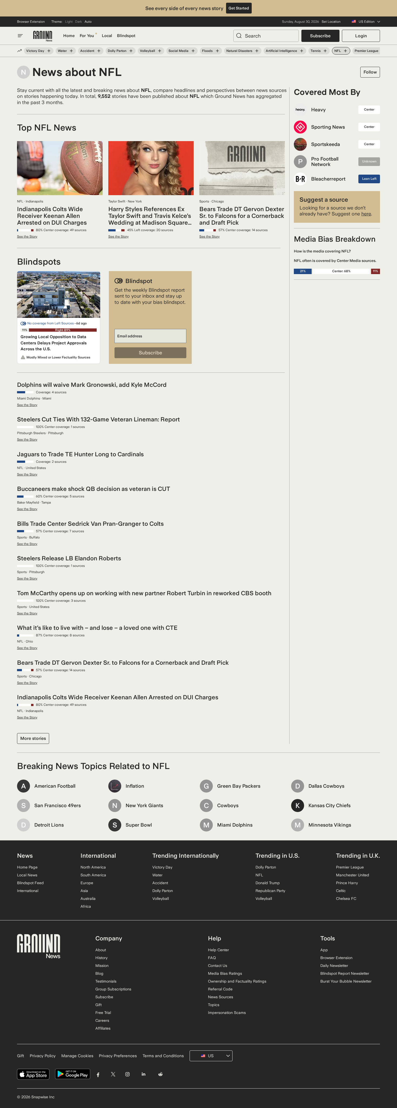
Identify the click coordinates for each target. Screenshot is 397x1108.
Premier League (366, 51)
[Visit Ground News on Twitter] (113, 1074)
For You (87, 35)
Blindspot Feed (30, 883)
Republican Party (270, 891)
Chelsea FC (346, 898)
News (25, 855)
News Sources (220, 997)
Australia (88, 898)
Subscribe (320, 35)
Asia (84, 891)
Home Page (27, 867)
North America (93, 867)
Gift (98, 1005)
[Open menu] (20, 35)
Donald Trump (267, 883)
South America (93, 875)
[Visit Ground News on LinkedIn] (143, 1074)
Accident (87, 51)
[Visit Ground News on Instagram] (127, 1074)
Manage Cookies (77, 1055)
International (27, 891)
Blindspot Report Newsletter (344, 973)
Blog (99, 973)
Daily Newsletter (334, 965)
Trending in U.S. (277, 855)
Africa (85, 906)
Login (361, 35)
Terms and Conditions (163, 1055)
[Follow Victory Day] (48, 50)
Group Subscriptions (113, 989)
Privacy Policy (43, 1055)
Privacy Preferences (118, 1055)
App (324, 950)
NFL (337, 51)
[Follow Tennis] (325, 50)
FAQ (212, 958)
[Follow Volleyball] (159, 50)
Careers (102, 1020)
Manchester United (352, 875)
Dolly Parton (117, 51)
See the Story (27, 236)
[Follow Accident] (98, 50)
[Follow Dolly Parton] (131, 50)
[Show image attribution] (94, 276)
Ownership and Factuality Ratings (237, 981)
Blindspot (126, 35)
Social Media (179, 51)
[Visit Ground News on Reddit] (160, 1074)
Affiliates (102, 1028)
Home (69, 35)
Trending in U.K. (358, 855)
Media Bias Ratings (225, 973)
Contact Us (217, 965)
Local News (27, 875)
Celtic (341, 891)
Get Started (238, 8)
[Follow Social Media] (193, 50)
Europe (86, 883)
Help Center (218, 950)
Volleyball (147, 51)
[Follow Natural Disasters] (256, 50)
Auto (88, 22)
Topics (213, 1005)
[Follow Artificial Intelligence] (301, 50)
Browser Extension (31, 22)
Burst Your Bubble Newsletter (346, 981)
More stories (33, 738)
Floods (207, 51)
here (366, 214)
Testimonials (105, 981)
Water (62, 51)
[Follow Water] (71, 50)
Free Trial (103, 1012)
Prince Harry (347, 883)
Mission (102, 965)
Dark (78, 22)
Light (69, 22)
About (100, 950)
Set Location (331, 22)
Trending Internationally (185, 855)
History (101, 958)
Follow (370, 72)
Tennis (316, 51)
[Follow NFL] (345, 50)
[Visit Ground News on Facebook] (98, 1074)
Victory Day (35, 51)
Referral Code (220, 989)
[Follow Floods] (217, 50)
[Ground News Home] (42, 36)
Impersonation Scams (227, 1012)
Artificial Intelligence (281, 51)
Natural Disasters (239, 51)
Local (107, 35)
